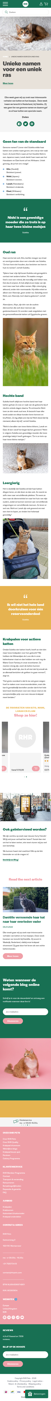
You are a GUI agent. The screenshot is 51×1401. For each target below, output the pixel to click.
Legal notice (37, 1381)
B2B (5, 1311)
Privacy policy (25, 1381)
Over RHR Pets (9, 1138)
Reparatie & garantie (12, 1189)
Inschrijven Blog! (11, 859)
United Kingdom (10, 1308)
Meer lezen (8, 83)
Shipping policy (34, 1383)
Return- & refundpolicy (17, 1383)
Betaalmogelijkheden (12, 1185)
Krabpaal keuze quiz (11, 1151)
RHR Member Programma (14, 1172)
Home (5, 56)
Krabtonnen (8, 1210)
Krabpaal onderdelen (12, 1216)
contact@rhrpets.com (12, 1272)
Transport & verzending (13, 1179)
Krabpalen (7, 1206)
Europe (6, 1305)
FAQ (5, 1192)
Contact (6, 1176)
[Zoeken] (6, 12)
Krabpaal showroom (11, 1145)
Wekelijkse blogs (10, 1148)
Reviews (6, 1155)
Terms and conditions (25, 1386)
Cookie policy (12, 1381)
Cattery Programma (11, 1158)
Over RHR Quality (10, 1142)
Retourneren (8, 1182)
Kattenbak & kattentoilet (13, 1213)
